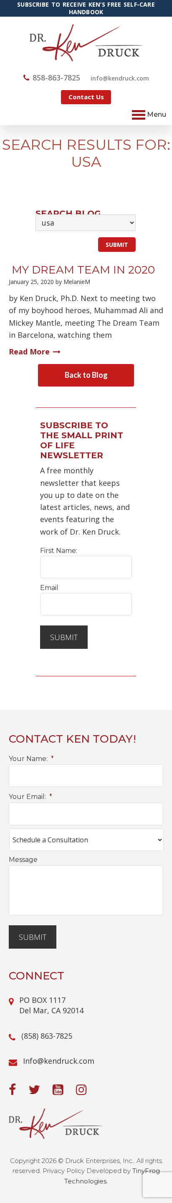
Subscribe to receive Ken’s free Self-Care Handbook (86, 8)
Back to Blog (86, 374)
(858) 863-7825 (46, 1036)
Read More (29, 352)
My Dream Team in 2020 (82, 269)
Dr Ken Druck (86, 42)
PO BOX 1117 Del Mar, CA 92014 (51, 1005)
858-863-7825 (56, 78)
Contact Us (86, 97)
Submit (64, 637)
